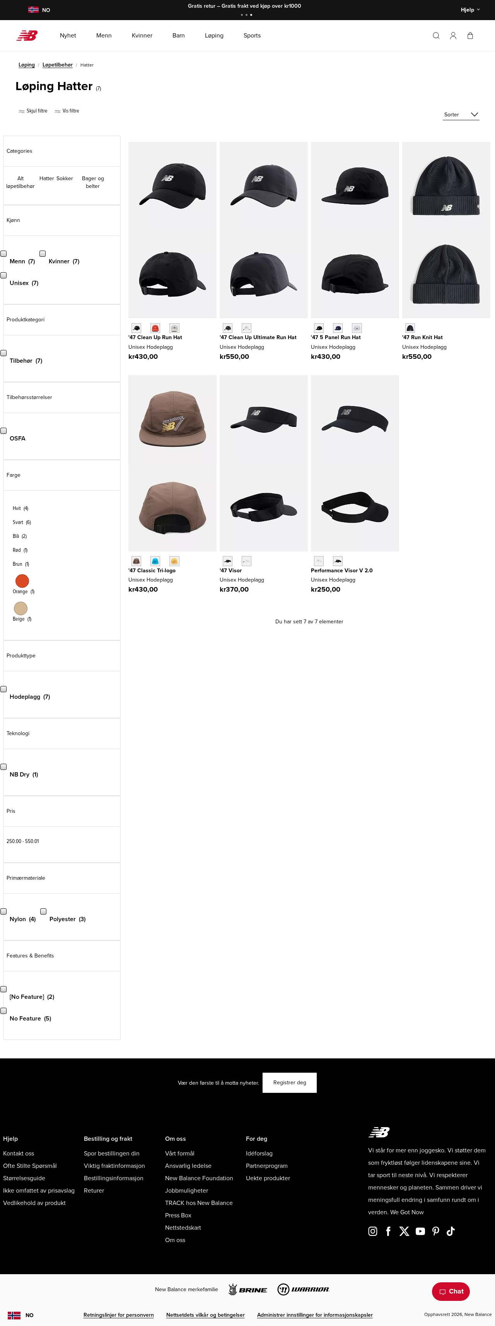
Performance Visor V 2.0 (342, 570)
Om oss (175, 1240)
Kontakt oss (18, 1153)
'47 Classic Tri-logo (152, 570)
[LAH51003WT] (318, 561)
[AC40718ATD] (155, 561)
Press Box (178, 1215)
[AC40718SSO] (174, 561)
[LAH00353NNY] (337, 328)
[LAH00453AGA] (174, 328)
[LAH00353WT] (356, 328)
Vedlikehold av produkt (34, 1203)
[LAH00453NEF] (155, 328)
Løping (27, 64)
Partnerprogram (267, 1166)
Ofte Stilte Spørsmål (30, 1166)
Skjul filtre (37, 111)
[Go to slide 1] (243, 15)
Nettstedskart (183, 1228)
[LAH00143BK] (227, 328)
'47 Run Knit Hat (422, 337)
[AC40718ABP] (136, 561)
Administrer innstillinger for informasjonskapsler (315, 1315)
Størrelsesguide (24, 1178)
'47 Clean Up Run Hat (155, 337)
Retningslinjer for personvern (119, 1315)
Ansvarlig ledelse (188, 1166)
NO (30, 1315)
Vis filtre (70, 111)
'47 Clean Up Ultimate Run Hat (258, 337)
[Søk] (436, 35)
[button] (453, 35)
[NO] (33, 10)
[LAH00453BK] (136, 328)
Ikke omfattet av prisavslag (39, 1191)
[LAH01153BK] (410, 328)
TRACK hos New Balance (199, 1203)
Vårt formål (180, 1153)
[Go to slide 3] (252, 15)
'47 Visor (231, 570)
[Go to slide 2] (247, 15)
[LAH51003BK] (337, 561)
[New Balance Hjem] (29, 35)
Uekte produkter (268, 1178)
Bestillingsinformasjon (113, 1178)
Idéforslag (259, 1153)
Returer (94, 1191)
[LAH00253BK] (227, 561)
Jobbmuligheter (186, 1191)
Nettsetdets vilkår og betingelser (205, 1315)
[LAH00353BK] (318, 328)
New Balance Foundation (199, 1178)
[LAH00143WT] (246, 328)
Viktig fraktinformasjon (114, 1166)
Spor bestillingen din (112, 1153)
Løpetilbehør (58, 64)
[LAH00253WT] (246, 561)
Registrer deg (289, 1082)
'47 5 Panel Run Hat (336, 337)
